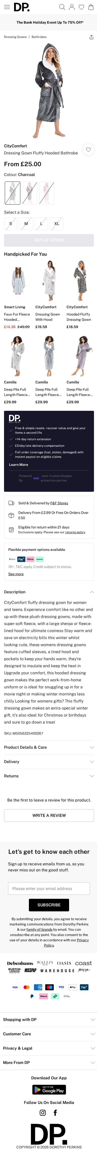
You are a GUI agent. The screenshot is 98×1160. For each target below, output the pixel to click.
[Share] (91, 36)
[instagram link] (43, 1113)
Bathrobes (39, 37)
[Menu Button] (7, 7)
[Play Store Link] (49, 1090)
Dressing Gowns (15, 37)
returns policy (75, 532)
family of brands (39, 929)
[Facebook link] (55, 1113)
